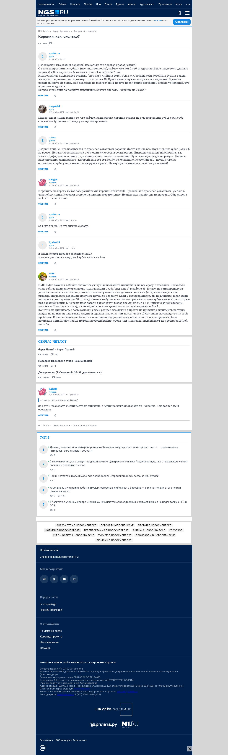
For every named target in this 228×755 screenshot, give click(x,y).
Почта (108, 4)
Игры (179, 4)
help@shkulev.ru (65, 694)
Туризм (120, 4)
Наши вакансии (49, 642)
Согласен (181, 22)
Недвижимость (46, 4)
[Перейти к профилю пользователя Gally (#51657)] (42, 276)
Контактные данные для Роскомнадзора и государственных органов (78, 662)
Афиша (132, 4)
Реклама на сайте (51, 630)
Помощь (45, 648)
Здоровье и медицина (85, 31)
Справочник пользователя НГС (59, 556)
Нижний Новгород (51, 609)
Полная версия (49, 550)
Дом (98, 4)
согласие (157, 20)
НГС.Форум (43, 31)
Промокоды (165, 4)
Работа (62, 4)
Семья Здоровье (61, 31)
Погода (88, 4)
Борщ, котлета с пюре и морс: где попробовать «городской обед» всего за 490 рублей (104, 476)
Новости (75, 4)
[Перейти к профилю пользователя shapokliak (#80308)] (42, 109)
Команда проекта (51, 636)
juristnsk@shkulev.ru (127, 691)
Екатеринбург (48, 604)
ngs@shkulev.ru (82, 688)
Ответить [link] (43, 96)
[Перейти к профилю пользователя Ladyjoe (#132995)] (42, 182)
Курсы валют (147, 4)
